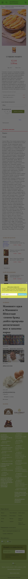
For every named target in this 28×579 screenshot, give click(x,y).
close (26, 283)
